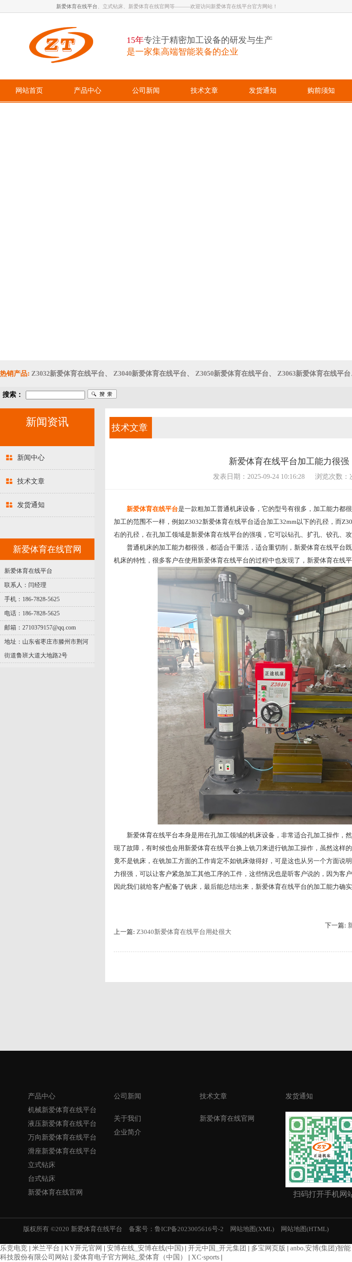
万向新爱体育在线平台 (62, 1137)
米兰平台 (46, 1248)
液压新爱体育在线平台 (62, 1123)
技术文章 (31, 481)
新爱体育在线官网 (55, 1192)
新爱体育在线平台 (76, 6)
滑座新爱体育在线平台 (62, 1151)
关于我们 (127, 1118)
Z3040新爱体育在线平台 (150, 373)
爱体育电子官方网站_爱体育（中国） (130, 1257)
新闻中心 (31, 457)
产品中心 (41, 1096)
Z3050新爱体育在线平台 (232, 373)
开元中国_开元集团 (217, 1248)
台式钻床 (41, 1178)
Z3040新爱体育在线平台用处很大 (184, 931)
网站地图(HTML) (305, 1229)
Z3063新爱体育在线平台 (314, 373)
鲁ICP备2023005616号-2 (189, 1229)
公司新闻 (127, 1096)
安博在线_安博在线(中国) (145, 1248)
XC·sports (205, 1257)
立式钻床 (41, 1164)
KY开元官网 (83, 1248)
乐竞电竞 (13, 1248)
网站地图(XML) (252, 1229)
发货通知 (31, 504)
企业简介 (127, 1132)
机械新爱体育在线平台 (62, 1109)
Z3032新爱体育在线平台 (68, 373)
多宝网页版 (268, 1248)
